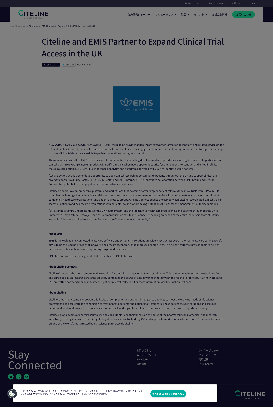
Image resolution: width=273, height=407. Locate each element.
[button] (12, 394)
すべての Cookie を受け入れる (168, 393)
